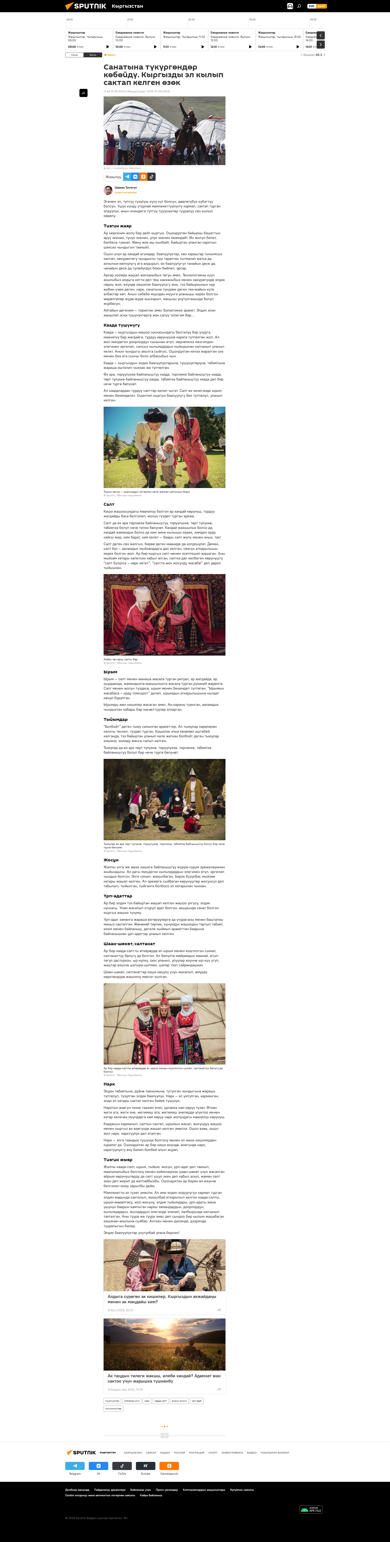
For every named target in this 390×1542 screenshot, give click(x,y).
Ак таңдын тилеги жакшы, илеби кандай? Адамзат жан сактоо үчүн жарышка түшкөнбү (164, 1378)
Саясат (151, 1452)
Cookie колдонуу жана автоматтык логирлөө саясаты (100, 1495)
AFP (108, 168)
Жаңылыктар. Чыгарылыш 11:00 (184, 37)
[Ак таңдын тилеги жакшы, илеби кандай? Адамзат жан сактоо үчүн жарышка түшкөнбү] (164, 1345)
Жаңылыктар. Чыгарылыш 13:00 (279, 37)
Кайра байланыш (151, 1495)
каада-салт (161, 1400)
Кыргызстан (112, 1400)
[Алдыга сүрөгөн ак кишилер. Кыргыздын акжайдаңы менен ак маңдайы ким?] (164, 1265)
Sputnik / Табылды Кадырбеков (124, 495)
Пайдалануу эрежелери (110, 1490)
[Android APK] (311, 1510)
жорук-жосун (179, 1400)
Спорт (213, 1452)
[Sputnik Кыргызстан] (87, 11)
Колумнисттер (113, 1408)
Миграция (196, 1452)
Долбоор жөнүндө (77, 1490)
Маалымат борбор (275, 1452)
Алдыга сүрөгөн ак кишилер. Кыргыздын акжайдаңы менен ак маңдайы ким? (162, 1299)
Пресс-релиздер (167, 1490)
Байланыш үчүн (140, 1490)
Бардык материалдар (126, 192)
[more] (219, 1310)
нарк (147, 1400)
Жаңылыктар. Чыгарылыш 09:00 (85, 38)
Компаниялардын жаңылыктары (204, 1490)
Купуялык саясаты (242, 1490)
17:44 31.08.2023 (114, 91)
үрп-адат (197, 1400)
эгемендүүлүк (132, 1400)
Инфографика (232, 1452)
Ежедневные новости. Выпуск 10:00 (135, 38)
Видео (252, 1452)
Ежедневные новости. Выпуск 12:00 (230, 38)
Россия (179, 1452)
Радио (165, 1452)
